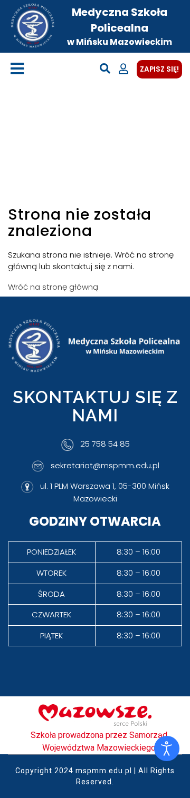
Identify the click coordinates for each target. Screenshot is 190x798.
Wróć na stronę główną (53, 286)
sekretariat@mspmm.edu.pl (105, 465)
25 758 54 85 (105, 444)
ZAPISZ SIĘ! (159, 69)
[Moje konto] (123, 69)
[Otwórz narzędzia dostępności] (166, 748)
